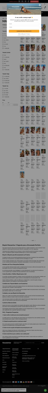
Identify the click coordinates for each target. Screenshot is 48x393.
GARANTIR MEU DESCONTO (24, 31)
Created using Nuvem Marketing (24, 35)
